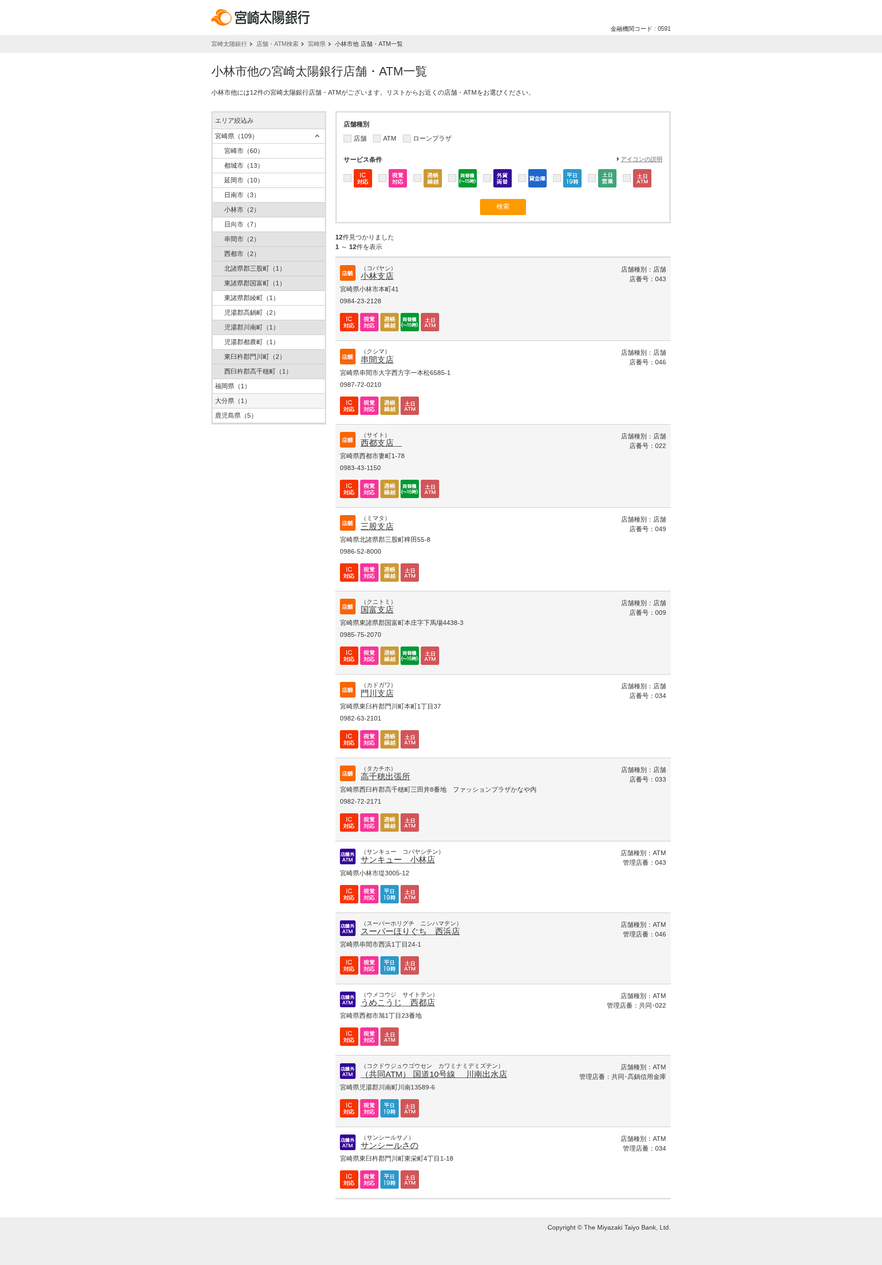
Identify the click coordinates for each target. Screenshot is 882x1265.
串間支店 (377, 359)
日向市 (242, 224)
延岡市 (244, 180)
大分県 (233, 400)
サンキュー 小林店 (398, 859)
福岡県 (233, 386)
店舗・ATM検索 (277, 43)
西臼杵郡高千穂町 (258, 371)
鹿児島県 (236, 415)
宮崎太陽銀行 (229, 43)
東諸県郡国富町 (255, 283)
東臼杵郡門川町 (255, 356)
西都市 (242, 253)
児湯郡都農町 (251, 342)
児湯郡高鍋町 (251, 312)
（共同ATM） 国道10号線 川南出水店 (434, 1074)
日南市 (242, 195)
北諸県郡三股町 (255, 268)
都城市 (244, 165)
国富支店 (377, 609)
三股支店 (377, 526)
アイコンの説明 (641, 159)
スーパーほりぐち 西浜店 (410, 931)
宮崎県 (317, 43)
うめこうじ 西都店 (398, 1002)
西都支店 (381, 443)
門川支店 (377, 693)
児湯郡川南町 (251, 327)
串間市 (242, 239)
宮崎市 (244, 150)
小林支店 (377, 276)
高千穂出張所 (385, 776)
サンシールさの (389, 1145)
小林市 (242, 209)
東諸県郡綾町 (251, 297)
